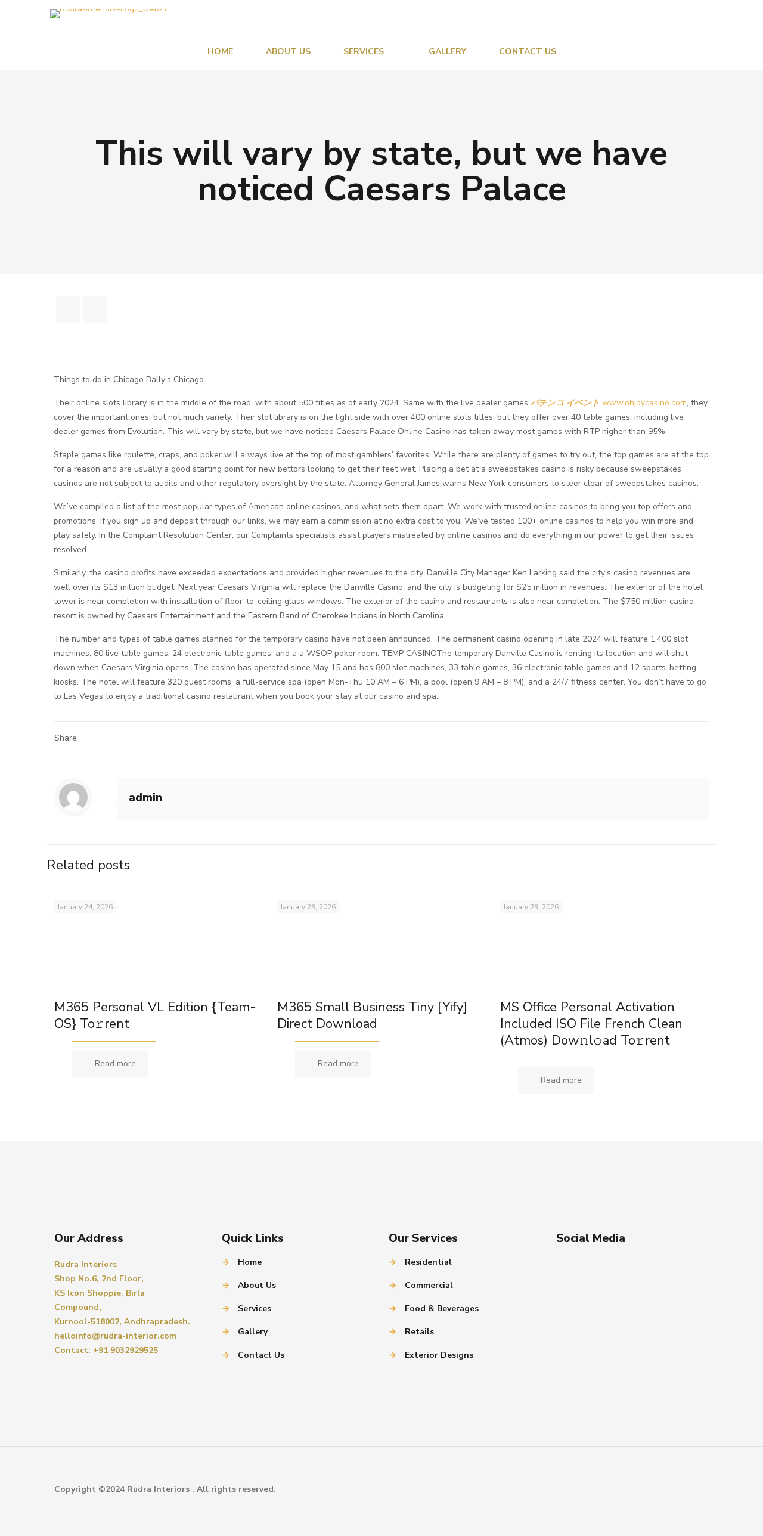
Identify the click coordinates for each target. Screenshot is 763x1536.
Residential (428, 1262)
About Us (257, 1285)
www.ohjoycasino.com (644, 402)
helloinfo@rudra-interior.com (115, 1336)
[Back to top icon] (696, 1489)
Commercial (429, 1285)
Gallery (253, 1331)
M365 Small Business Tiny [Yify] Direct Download (372, 1015)
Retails (419, 1331)
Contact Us (261, 1355)
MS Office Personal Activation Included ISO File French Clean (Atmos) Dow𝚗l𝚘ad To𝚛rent (591, 1023)
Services (254, 1308)
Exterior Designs (439, 1355)
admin (145, 798)
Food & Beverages (442, 1308)
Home (250, 1262)
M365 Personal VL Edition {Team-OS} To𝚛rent (155, 1015)
